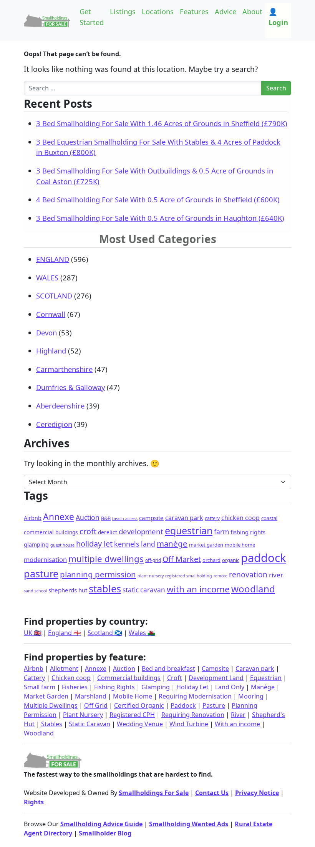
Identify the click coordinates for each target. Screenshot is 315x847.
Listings (123, 11)
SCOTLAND (54, 295)
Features (194, 11)
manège (172, 543)
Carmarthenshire (64, 369)
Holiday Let (192, 687)
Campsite (215, 668)
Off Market (181, 559)
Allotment (64, 668)
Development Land (216, 678)
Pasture (213, 705)
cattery (212, 518)
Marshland (90, 696)
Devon (46, 332)
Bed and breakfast (168, 668)
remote (220, 576)
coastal (269, 518)
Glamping (155, 687)
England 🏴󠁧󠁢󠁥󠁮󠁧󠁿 (64, 633)
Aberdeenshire (60, 405)
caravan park (184, 518)
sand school (35, 591)
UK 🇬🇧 (32, 633)
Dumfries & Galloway (70, 387)
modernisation (45, 559)
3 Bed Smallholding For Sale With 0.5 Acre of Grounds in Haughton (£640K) (160, 218)
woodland (253, 588)
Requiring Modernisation (195, 696)
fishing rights (247, 532)
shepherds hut (67, 590)
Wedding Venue (140, 724)
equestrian (188, 530)
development (141, 531)
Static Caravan (89, 724)
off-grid (153, 560)
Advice (225, 11)
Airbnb (32, 518)
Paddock (183, 705)
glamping (36, 544)
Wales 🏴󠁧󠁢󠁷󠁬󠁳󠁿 (142, 633)
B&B (106, 518)
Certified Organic (139, 705)
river (276, 574)
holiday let (94, 544)
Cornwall (50, 314)
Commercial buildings (129, 678)
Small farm (39, 687)
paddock (263, 557)
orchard (211, 560)
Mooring (251, 696)
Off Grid (96, 705)
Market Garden (46, 696)
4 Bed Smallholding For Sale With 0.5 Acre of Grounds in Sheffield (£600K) (158, 199)
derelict (107, 532)
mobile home (240, 544)
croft (88, 531)
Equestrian (266, 678)
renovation (248, 575)
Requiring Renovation (192, 714)
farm (221, 531)
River (238, 714)
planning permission (98, 574)
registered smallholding (188, 576)
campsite (151, 518)
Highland (51, 350)
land (148, 544)
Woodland (39, 733)
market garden (206, 544)
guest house (62, 545)
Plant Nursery (83, 714)
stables (105, 588)
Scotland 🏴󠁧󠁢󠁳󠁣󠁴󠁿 (105, 633)
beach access (125, 518)
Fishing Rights (114, 687)
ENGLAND (52, 259)
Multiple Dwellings (51, 705)
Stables (51, 724)
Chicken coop (71, 678)
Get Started (92, 17)
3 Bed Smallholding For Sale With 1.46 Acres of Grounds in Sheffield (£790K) (161, 123)
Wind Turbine (188, 724)
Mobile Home (132, 696)
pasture (41, 573)
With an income (237, 724)
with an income (198, 589)
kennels (126, 544)
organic (230, 560)
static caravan (144, 589)
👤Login (278, 17)
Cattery (34, 678)
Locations (158, 11)
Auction (87, 517)
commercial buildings (51, 532)
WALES (47, 277)
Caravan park (254, 668)
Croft (174, 678)
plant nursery (151, 576)
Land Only (229, 687)
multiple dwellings (106, 559)
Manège (263, 687)
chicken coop (240, 518)
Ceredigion (54, 424)
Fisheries (75, 687)
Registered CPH (132, 714)
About (252, 11)
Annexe (58, 517)
